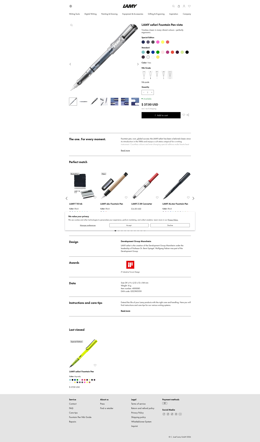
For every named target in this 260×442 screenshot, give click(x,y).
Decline (170, 225)
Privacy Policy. (173, 219)
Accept (129, 225)
